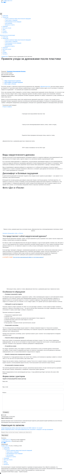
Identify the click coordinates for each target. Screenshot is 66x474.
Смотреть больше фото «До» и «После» (13, 233)
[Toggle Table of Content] (2, 79)
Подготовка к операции (11, 20)
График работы (5, 445)
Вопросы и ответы (10, 25)
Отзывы (5, 31)
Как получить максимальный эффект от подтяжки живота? (28, 257)
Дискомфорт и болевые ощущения (14, 82)
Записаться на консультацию (7, 35)
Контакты (5, 32)
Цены (4, 29)
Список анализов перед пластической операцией (18, 18)
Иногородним (8, 23)
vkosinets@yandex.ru (6, 441)
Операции (5, 26)
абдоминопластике (45, 86)
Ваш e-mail (5, 387)
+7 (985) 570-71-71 (7, 0)
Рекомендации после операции (13, 21)
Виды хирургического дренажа (13, 80)
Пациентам (5, 17)
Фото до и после (7, 28)
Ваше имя (5, 381)
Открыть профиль (7, 106)
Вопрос (4, 392)
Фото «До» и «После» (10, 84)
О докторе (5, 15)
